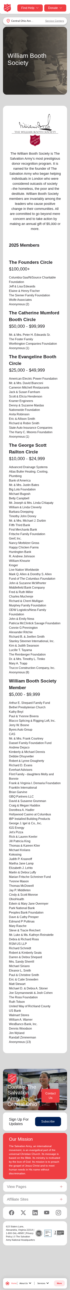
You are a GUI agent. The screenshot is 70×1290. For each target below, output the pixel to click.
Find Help (27, 7)
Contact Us (50, 1095)
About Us (25, 1283)
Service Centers (54, 20)
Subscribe (48, 1121)
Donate (53, 7)
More (59, 1283)
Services (43, 1283)
